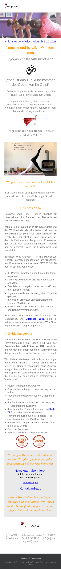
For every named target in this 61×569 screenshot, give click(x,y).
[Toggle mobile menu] (55, 5)
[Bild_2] (30, 31)
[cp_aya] (30, 436)
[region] (30, 542)
